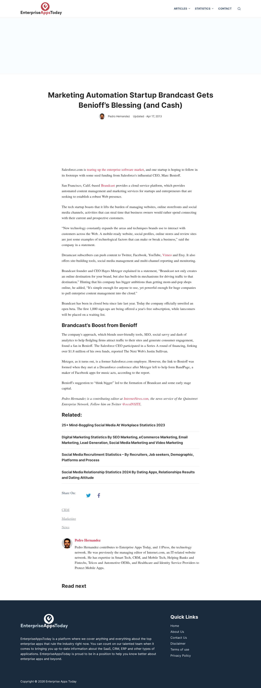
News (65, 527)
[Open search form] (239, 8)
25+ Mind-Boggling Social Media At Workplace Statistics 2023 (113, 425)
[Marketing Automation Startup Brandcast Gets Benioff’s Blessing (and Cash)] (88, 495)
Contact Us (178, 637)
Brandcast (108, 185)
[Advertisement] (130, 46)
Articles (180, 8)
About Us (177, 632)
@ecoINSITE (131, 404)
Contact (225, 8)
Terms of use (179, 649)
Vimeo (167, 255)
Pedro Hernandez (119, 116)
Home (174, 626)
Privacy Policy (180, 655)
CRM (65, 509)
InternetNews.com (136, 398)
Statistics (202, 8)
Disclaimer (178, 643)
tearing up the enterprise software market (115, 169)
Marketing (69, 518)
